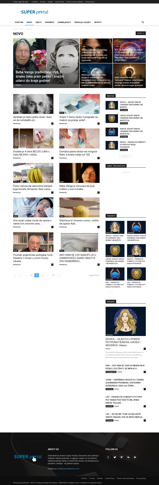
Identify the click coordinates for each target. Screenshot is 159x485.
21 (42, 275)
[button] (143, 22)
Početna (35, 2)
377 (53, 275)
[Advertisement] (126, 191)
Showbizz (49, 22)
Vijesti (38, 22)
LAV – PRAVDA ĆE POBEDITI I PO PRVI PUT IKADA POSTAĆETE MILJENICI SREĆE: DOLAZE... (124, 400)
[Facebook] (108, 457)
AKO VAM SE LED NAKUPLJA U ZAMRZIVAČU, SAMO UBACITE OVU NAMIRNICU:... (77, 258)
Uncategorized (111, 372)
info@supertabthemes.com (68, 468)
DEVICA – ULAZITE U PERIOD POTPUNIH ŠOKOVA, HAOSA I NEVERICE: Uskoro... (123, 342)
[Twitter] (114, 457)
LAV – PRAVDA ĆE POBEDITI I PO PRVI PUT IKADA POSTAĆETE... (136, 284)
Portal (108, 349)
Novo (29, 22)
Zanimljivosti (64, 22)
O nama (42, 2)
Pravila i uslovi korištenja (74, 2)
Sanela (18, 85)
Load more (125, 156)
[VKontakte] (128, 457)
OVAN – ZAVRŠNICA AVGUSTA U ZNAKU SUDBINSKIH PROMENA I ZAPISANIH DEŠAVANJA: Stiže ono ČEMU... (125, 382)
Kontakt (50, 2)
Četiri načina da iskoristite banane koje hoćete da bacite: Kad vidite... (32, 187)
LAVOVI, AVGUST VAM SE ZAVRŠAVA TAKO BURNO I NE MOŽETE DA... (131, 118)
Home (15, 29)
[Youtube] (134, 457)
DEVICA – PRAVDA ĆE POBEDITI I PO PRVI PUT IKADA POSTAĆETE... (133, 144)
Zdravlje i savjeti (82, 22)
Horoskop (124, 110)
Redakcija (17, 123)
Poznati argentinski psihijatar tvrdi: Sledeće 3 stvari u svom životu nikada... (33, 258)
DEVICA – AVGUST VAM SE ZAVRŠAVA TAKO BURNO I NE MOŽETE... (131, 104)
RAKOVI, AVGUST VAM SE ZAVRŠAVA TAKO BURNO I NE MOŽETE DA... (131, 131)
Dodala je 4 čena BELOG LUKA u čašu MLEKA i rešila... (31, 153)
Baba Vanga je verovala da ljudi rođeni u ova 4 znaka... (77, 187)
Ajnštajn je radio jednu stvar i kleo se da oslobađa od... (32, 119)
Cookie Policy (59, 2)
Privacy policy (89, 2)
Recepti (97, 22)
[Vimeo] (121, 457)
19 (31, 275)
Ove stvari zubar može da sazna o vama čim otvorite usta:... (32, 222)
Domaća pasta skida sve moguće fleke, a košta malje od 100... (78, 153)
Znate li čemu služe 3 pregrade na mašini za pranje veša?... (78, 119)
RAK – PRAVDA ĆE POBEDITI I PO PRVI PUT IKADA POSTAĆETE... (115, 284)
